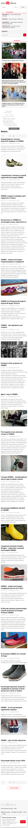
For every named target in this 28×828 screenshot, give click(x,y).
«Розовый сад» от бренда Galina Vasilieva (13, 60)
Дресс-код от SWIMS (9, 394)
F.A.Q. (25, 812)
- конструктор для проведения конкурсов (11, 26)
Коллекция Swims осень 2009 (13, 761)
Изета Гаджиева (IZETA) (11, 125)
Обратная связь (5, 812)
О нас (4, 814)
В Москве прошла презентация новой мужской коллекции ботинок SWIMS (13, 611)
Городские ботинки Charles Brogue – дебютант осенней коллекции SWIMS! (12, 548)
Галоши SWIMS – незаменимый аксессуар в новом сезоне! (14, 478)
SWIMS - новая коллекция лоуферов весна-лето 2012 (12, 587)
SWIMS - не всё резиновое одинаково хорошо (11, 709)
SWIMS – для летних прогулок (13, 740)
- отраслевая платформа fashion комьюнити (12, 23)
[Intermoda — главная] (8, 3)
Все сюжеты (14, 128)
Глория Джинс (8, 111)
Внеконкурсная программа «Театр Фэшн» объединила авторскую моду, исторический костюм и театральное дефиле (14, 82)
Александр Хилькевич (9, 122)
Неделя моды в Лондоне (9, 118)
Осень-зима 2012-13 (8, 121)
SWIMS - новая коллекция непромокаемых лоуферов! (12, 261)
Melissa (4, 116)
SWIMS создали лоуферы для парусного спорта (13, 197)
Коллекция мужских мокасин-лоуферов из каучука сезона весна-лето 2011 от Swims (13, 689)
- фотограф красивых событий (11, 15)
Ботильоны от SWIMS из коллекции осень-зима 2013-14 (13, 221)
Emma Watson (7, 112)
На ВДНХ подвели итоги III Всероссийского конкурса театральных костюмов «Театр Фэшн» (13, 105)
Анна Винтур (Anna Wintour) (10, 124)
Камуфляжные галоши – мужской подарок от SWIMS (12, 140)
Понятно (23, 821)
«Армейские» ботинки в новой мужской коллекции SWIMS (13, 176)
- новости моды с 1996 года (12, 19)
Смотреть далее (14, 787)
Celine (11, 114)
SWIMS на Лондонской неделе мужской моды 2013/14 (13, 302)
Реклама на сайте (17, 812)
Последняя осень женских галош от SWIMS (12, 433)
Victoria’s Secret (10, 116)
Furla (6, 114)
